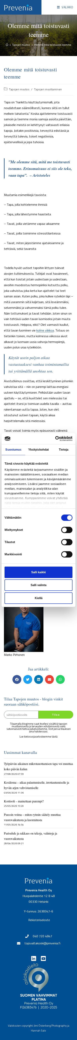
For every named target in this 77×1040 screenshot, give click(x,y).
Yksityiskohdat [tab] (38, 449)
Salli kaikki (38, 572)
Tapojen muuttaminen (48, 89)
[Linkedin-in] (33, 958)
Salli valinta (38, 585)
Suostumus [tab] (13, 449)
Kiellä (38, 598)
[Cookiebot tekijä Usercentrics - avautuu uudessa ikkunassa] (55, 438)
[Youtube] (43, 958)
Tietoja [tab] (63, 449)
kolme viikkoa (45, 330)
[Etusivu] (7, 45)
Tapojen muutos (19, 89)
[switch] (66, 530)
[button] (16, 679)
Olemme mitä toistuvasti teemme (52, 45)
